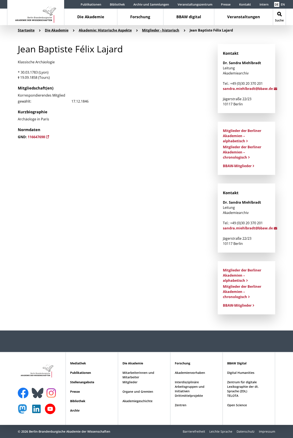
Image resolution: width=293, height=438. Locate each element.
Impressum (267, 431)
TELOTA (232, 396)
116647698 (37, 137)
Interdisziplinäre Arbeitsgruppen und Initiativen (189, 386)
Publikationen (91, 4)
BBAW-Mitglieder (237, 166)
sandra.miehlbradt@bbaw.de (248, 88)
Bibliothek (117, 4)
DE (277, 4)
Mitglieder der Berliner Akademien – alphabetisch (242, 135)
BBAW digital (188, 16)
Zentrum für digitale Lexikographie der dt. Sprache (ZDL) (243, 386)
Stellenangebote (82, 382)
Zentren (180, 405)
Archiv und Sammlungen (151, 4)
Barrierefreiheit (194, 431)
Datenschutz (246, 431)
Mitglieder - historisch (160, 30)
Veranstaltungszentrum (195, 4)
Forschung (140, 16)
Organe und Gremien (137, 392)
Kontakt (245, 4)
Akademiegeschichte (137, 401)
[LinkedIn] (37, 411)
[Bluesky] (39, 390)
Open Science (237, 405)
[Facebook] (24, 390)
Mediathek (78, 363)
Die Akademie (90, 16)
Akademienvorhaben (190, 373)
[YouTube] (51, 411)
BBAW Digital (236, 363)
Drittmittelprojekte (189, 396)
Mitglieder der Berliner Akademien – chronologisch (242, 152)
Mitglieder (129, 382)
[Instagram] (52, 392)
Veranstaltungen (243, 16)
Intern (264, 4)
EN (283, 4)
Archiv (75, 410)
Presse (226, 4)
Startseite (26, 30)
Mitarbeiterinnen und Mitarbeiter (138, 375)
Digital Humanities (240, 373)
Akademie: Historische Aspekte (105, 30)
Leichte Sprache (220, 431)
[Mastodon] (24, 411)
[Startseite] (35, 12)
